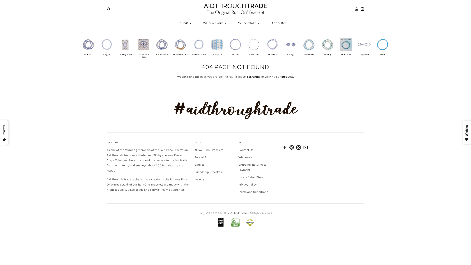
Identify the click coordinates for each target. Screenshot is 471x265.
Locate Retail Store (250, 177)
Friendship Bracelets (208, 172)
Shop (184, 23)
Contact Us (245, 150)
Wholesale (247, 23)
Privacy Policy (247, 184)
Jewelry (199, 179)
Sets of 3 (200, 157)
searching (254, 76)
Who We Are (213, 23)
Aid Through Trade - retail (233, 213)
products (287, 76)
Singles (199, 164)
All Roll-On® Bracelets (208, 150)
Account (279, 23)
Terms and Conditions (253, 192)
